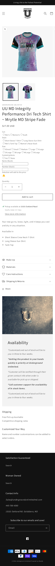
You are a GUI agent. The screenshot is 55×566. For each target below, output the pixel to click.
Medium (24, 149)
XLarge (41, 149)
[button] (3, 13)
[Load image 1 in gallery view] (10, 92)
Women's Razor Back (28, 143)
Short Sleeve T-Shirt (13, 140)
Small (16, 149)
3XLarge (18, 152)
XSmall (8, 149)
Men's (7, 135)
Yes (6, 158)
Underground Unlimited (24, 561)
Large (33, 149)
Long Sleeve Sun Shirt (32, 140)
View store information (15, 214)
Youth (25, 135)
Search (9, 465)
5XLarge (36, 152)
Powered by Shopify (37, 561)
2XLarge (8, 152)
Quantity (5, 181)
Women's (16, 135)
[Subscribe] (46, 528)
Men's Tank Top (11, 143)
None (13, 158)
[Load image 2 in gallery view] (27, 92)
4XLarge (27, 152)
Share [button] (8, 288)
